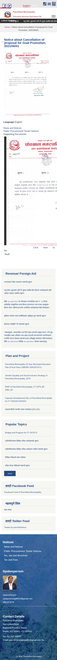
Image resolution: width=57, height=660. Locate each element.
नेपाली (34, 6)
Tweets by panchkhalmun (15, 527)
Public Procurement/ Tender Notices (21, 131)
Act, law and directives (16, 555)
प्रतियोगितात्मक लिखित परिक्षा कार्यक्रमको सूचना (22, 441)
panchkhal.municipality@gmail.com (25, 640)
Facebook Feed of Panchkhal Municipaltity (22, 492)
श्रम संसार (7, 510)
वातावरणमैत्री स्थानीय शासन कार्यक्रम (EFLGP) (22, 409)
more (10, 473)
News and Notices (12, 128)
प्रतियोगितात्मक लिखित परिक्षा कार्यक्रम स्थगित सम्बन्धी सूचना (26, 449)
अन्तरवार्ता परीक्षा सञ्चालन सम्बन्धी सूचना (18, 282)
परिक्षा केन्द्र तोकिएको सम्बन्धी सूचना (17, 465)
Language (8, 122)
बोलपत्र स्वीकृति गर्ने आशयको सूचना (16, 324)
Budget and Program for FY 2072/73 (21, 432)
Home (7, 27)
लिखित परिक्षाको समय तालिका (15, 457)
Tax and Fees (11, 560)
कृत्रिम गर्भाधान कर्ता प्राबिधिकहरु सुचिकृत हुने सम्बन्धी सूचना (25, 316)
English (26, 6)
